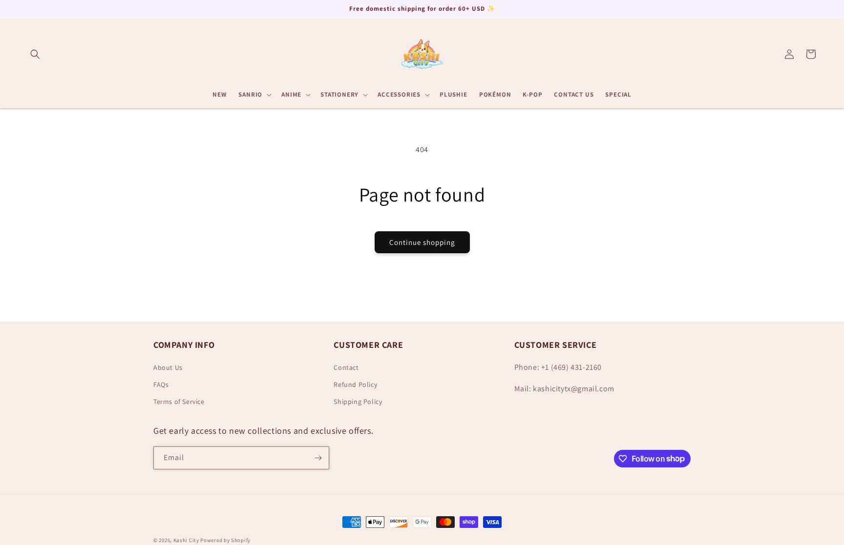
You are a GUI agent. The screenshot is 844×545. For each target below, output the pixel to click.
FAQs (161, 384)
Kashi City (186, 540)
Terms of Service (179, 401)
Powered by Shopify (225, 540)
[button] (35, 54)
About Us (168, 367)
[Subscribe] (318, 457)
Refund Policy (355, 384)
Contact (346, 367)
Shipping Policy (358, 401)
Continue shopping (422, 242)
